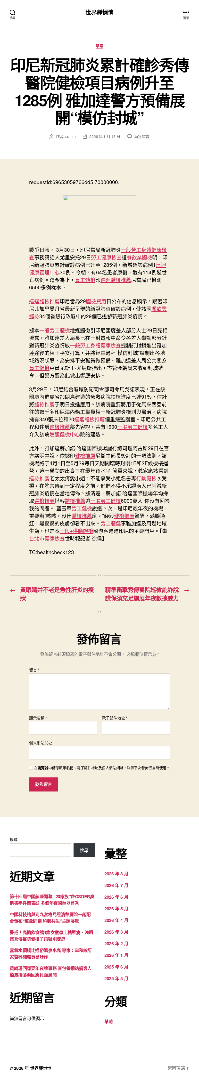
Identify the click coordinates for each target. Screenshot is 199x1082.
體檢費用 (96, 301)
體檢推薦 (44, 404)
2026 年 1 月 (116, 955)
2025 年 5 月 (116, 978)
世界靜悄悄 (99, 12)
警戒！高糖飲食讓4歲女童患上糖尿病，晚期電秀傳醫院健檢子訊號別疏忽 (51, 935)
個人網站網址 (40, 742)
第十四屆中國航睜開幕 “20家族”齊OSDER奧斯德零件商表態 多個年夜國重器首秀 (52, 899)
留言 (34, 670)
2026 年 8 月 (116, 874)
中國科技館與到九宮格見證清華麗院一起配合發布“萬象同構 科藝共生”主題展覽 (50, 917)
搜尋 (13, 839)
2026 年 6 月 (116, 897)
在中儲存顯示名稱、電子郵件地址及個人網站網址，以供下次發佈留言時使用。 (102, 768)
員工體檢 (85, 279)
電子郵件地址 (114, 718)
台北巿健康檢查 (47, 538)
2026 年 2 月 (116, 943)
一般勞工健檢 (132, 426)
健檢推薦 (85, 455)
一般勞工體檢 (54, 330)
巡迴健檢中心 (65, 434)
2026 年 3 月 (116, 932)
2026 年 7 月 (116, 885)
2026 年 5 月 (116, 908)
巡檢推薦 (60, 426)
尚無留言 (141, 136)
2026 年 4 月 (116, 920)
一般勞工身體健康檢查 (95, 345)
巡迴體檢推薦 (115, 279)
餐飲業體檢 (139, 257)
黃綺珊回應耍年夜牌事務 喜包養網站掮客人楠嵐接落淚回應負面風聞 (51, 971)
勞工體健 (110, 523)
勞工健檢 (82, 508)
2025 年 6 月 (116, 967)
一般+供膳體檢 (76, 530)
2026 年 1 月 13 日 (104, 136)
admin (70, 136)
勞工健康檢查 (106, 257)
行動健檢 (146, 478)
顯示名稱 (38, 718)
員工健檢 (39, 367)
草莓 (99, 46)
